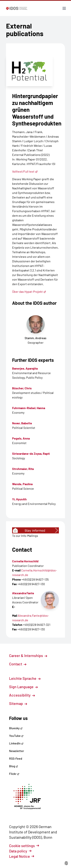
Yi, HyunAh (19, 499)
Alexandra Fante (23, 593)
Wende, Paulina (22, 484)
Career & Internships (26, 655)
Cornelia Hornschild (25, 561)
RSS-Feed (15, 758)
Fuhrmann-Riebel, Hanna (28, 408)
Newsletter (16, 751)
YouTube (15, 735)
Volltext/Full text (23, 171)
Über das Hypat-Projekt (27, 291)
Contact (16, 664)
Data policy (18, 851)
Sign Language (21, 686)
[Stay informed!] (35, 530)
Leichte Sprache (23, 678)
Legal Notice (19, 856)
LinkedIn (15, 743)
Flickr (13, 773)
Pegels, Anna (21, 438)
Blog (12, 766)
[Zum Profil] (50, 600)
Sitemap (16, 703)
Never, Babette (22, 423)
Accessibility (20, 695)
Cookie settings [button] (22, 845)
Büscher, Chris (22, 388)
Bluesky (14, 728)
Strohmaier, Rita (23, 468)
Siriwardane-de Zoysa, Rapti (31, 453)
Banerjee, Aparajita (25, 368)
